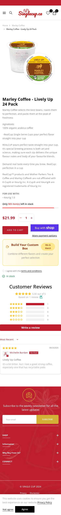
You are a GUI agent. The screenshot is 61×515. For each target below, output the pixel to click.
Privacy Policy (44, 502)
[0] (54, 13)
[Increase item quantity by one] (31, 218)
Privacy (23, 493)
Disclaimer (35, 493)
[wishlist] (48, 13)
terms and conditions (31, 270)
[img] (10, 348)
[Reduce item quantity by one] (20, 218)
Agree (25, 509)
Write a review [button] (30, 327)
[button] (16, 304)
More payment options (44, 235)
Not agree (8, 509)
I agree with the (23, 270)
